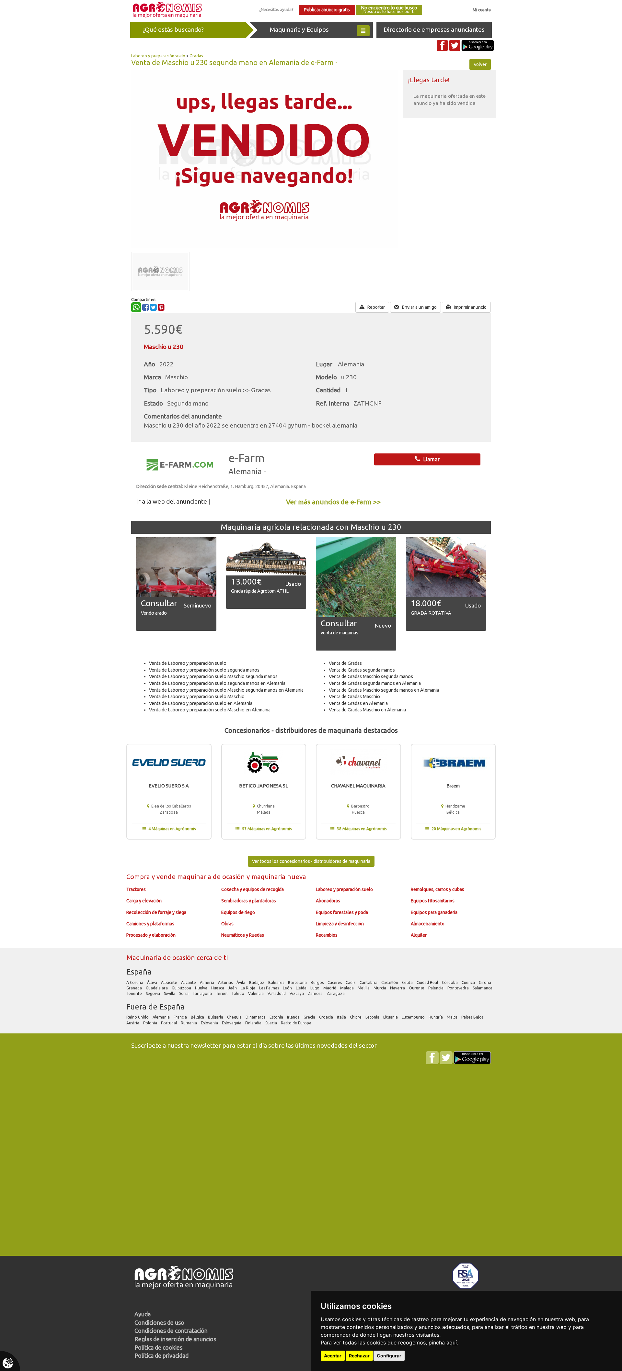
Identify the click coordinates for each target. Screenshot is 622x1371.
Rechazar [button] (359, 1355)
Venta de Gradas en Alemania (358, 703)
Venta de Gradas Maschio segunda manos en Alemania (384, 690)
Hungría (436, 1017)
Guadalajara (157, 988)
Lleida (301, 988)
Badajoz (257, 982)
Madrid (330, 988)
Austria (133, 1023)
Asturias (226, 982)
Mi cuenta (482, 9)
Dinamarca (256, 1017)
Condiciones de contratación (171, 1330)
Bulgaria (216, 1017)
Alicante (189, 982)
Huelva (201, 988)
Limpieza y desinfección (340, 923)
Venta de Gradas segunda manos (362, 670)
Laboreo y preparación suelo (158, 55)
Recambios (327, 935)
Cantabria (369, 982)
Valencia (256, 993)
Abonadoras (328, 900)
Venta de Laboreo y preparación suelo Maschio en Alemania (210, 709)
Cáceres (335, 982)
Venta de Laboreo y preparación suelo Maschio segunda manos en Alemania (226, 690)
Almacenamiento (427, 923)
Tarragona (202, 993)
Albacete (169, 982)
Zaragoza (336, 993)
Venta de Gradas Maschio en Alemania (367, 709)
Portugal (169, 1023)
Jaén (233, 988)
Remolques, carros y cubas (437, 889)
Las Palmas (269, 988)
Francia (181, 1017)
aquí (451, 1342)
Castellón (390, 982)
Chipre (356, 1017)
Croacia (326, 1017)
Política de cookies (158, 1347)
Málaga (347, 988)
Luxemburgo (414, 1017)
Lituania (391, 1017)
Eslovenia (210, 1023)
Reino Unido (138, 1017)
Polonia (150, 1023)
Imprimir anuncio (470, 307)
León (288, 988)
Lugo (315, 988)
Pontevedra (458, 988)
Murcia (380, 988)
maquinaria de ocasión (212, 876)
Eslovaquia (232, 1023)
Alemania (162, 1017)
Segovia (153, 993)
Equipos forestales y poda (342, 912)
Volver (480, 64)
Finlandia (253, 1023)
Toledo (238, 993)
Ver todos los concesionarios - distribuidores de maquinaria (311, 861)
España (139, 971)
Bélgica (198, 1017)
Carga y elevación (144, 900)
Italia (342, 1017)
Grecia (310, 1017)
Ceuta (408, 982)
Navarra (398, 988)
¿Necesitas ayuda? (276, 9)
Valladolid (277, 993)
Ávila (241, 982)
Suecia (271, 1023)
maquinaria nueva (278, 876)
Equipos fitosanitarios (433, 900)
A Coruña (135, 982)
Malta (452, 1017)
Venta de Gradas (345, 663)
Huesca (218, 988)
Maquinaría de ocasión (161, 957)
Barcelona (298, 982)
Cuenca (469, 982)
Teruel (222, 993)
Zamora (316, 993)
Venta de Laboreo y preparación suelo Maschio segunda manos (213, 676)
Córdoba (450, 982)
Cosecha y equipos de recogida (252, 889)
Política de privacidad (161, 1355)
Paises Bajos (472, 1017)
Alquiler (419, 935)
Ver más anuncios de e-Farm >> (333, 502)
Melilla (364, 988)
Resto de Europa (296, 1023)
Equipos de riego (238, 912)
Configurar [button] (389, 1355)
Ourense (417, 988)
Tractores (136, 889)
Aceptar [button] (332, 1355)
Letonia (372, 1017)
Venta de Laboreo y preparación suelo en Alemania (200, 703)
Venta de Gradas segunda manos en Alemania (375, 683)
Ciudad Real (428, 982)
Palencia (436, 988)
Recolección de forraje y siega (156, 912)
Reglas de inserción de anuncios (175, 1339)
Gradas (196, 55)
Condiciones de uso (159, 1322)
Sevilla (170, 993)
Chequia (235, 1017)
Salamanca (483, 988)
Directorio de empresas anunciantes (434, 29)
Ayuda (142, 1314)
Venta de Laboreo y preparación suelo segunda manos (204, 670)
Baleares (276, 982)
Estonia (277, 1017)
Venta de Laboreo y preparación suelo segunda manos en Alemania (217, 683)
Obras (227, 923)
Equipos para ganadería (434, 912)
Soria (184, 993)
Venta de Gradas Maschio (354, 696)
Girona (485, 982)
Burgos (318, 982)
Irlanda (294, 1017)
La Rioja (248, 988)
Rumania (189, 1023)
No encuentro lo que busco (389, 9)
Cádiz (351, 982)
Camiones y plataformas (150, 923)
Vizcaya (297, 993)
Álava (152, 982)
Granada (134, 988)
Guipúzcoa (182, 988)
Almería (207, 982)
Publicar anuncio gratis (327, 9)
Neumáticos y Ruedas (242, 935)
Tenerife (134, 993)
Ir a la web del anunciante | (173, 501)
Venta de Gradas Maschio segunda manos (371, 676)
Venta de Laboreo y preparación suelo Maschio (197, 696)
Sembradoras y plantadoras (248, 900)
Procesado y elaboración (151, 935)
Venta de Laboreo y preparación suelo (187, 663)
